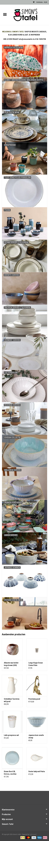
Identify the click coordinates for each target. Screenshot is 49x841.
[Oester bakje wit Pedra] (36, 758)
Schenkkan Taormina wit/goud (11, 700)
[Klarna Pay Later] (44, 837)
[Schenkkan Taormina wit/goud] (12, 685)
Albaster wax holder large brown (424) (11, 664)
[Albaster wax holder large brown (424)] (12, 649)
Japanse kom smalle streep (36, 736)
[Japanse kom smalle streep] (36, 721)
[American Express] (39, 837)
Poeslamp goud (34, 699)
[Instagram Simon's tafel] (27, 798)
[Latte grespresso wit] (12, 721)
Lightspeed (32, 834)
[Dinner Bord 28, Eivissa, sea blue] (12, 758)
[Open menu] (5, 14)
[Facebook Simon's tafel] (22, 798)
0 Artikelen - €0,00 (41, 2)
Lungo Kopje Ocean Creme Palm (35, 664)
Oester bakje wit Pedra (36, 771)
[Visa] (33, 837)
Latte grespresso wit (11, 735)
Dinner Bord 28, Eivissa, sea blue (10, 772)
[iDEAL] (22, 837)
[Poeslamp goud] (36, 685)
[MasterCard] (28, 837)
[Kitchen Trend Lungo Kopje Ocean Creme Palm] (36, 649)
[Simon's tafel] (29, 15)
